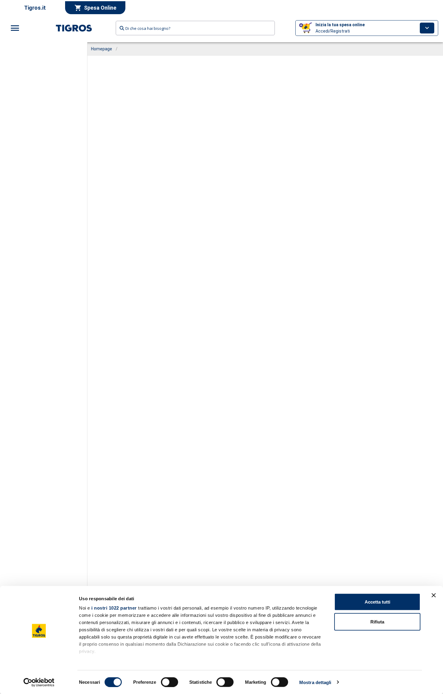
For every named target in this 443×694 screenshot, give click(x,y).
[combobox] (195, 28)
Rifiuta (377, 621)
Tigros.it (35, 8)
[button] (366, 28)
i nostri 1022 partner (114, 607)
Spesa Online (100, 8)
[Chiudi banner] (434, 595)
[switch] (169, 682)
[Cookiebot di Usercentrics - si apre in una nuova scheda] (39, 682)
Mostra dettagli (315, 682)
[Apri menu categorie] (15, 28)
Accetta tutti (377, 601)
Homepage (101, 48)
